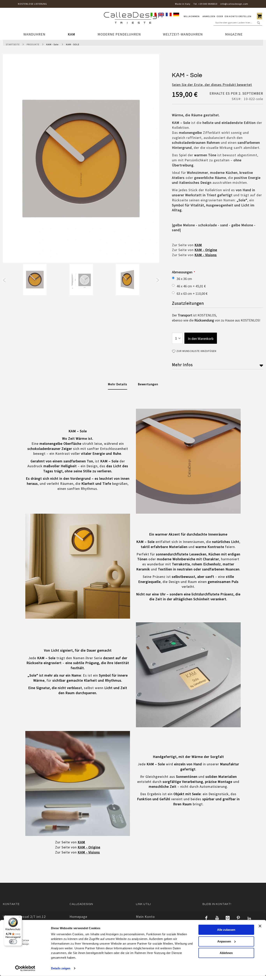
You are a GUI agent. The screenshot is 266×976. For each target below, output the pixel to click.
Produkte (33, 44)
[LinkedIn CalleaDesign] (249, 918)
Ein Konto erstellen (238, 16)
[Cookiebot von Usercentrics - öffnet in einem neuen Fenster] (25, 968)
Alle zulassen (226, 929)
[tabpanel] (35, 280)
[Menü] (19, 918)
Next (157, 280)
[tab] (117, 384)
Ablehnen (226, 953)
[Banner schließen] (260, 926)
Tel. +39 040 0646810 (205, 3)
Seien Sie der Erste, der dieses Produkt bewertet (212, 84)
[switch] (13, 941)
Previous (4, 280)
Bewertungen (148, 384)
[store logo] (133, 18)
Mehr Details (117, 384)
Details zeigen (60, 968)
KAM (198, 245)
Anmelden (209, 16)
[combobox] (237, 23)
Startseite (13, 44)
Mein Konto (145, 916)
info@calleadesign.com (234, 3)
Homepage (78, 916)
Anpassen (224, 941)
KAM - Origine (206, 250)
